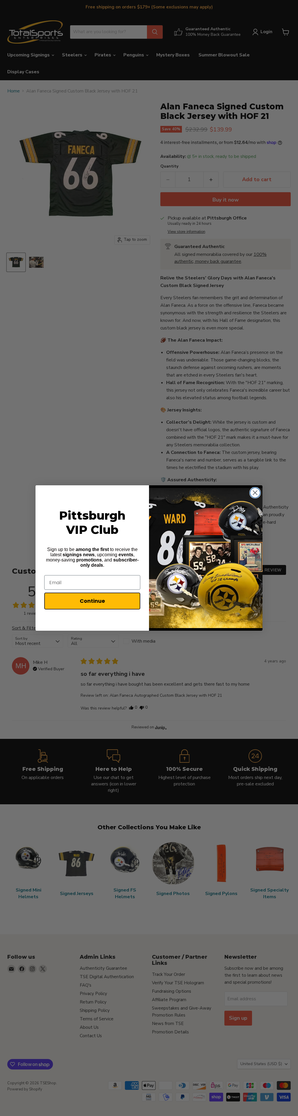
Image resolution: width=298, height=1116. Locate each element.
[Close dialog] (255, 493)
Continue (92, 601)
